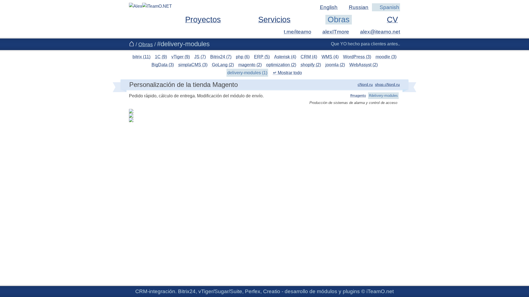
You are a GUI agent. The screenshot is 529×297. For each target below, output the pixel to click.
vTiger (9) (180, 56)
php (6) (243, 56)
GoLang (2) (223, 64)
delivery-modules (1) (247, 72)
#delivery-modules (383, 96)
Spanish (389, 7)
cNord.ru (365, 84)
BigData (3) (163, 64)
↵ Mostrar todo (287, 72)
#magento (358, 96)
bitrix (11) (141, 56)
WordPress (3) (357, 56)
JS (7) (200, 56)
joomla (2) (335, 64)
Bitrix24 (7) (220, 56)
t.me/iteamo (297, 32)
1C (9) (161, 56)
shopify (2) (311, 64)
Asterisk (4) (285, 56)
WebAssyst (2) (363, 64)
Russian (358, 7)
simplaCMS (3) (192, 64)
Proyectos (203, 19)
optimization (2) (281, 64)
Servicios (274, 19)
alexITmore (335, 32)
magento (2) (250, 64)
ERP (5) (262, 56)
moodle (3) (386, 56)
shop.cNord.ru (387, 84)
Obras (339, 19)
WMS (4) (330, 56)
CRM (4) (309, 56)
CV (392, 19)
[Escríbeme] (376, 31)
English (329, 7)
